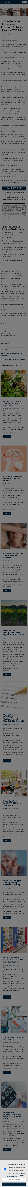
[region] (14, 1173)
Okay (14, 1184)
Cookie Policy (13, 1176)
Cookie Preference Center (14, 1179)
